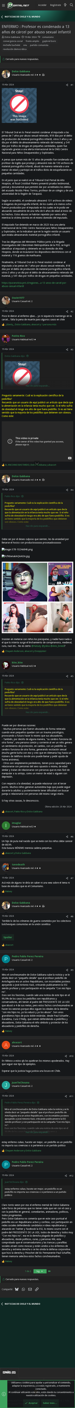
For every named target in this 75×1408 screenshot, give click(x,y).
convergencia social (13, 41)
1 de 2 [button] (28, 1271)
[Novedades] (65, 5)
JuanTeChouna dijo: (14, 1182)
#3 (72, 349)
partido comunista (39, 45)
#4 (72, 490)
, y (30, 465)
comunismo (48, 37)
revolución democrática (15, 49)
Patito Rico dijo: (12, 496)
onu (25, 45)
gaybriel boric (49, 41)
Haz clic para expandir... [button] (38, 385)
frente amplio (32, 41)
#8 (72, 916)
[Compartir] (67, 85)
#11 (71, 1096)
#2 (72, 311)
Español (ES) (9, 1372)
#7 (72, 878)
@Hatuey (36, 646)
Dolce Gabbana (12, 37)
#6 (72, 836)
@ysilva (46, 646)
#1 (72, 85)
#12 (71, 1175)
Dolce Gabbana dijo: (15, 356)
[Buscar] (71, 5)
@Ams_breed (57, 646)
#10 (71, 1056)
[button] (3, 5)
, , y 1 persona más (30, 324)
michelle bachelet (11, 45)
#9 (72, 970)
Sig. (38, 1271)
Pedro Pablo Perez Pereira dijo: (20, 1102)
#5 (72, 676)
